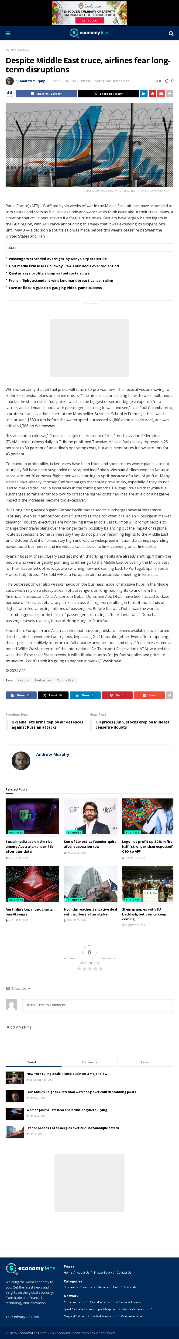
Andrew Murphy (32, 81)
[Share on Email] (161, 93)
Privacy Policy (103, 1273)
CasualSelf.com (100, 1302)
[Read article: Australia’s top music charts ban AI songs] (32, 885)
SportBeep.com (107, 1309)
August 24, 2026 (134, 925)
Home (10, 50)
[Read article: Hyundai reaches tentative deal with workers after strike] (90, 885)
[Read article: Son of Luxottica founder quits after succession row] (90, 817)
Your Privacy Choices (22, 1316)
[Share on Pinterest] (152, 93)
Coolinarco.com (74, 1302)
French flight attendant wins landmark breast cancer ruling (61, 280)
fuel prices (43, 680)
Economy (86, 1287)
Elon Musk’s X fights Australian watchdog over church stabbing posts (81, 1092)
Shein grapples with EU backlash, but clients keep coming (144, 914)
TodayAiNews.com (103, 1316)
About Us (83, 1273)
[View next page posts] (93, 300)
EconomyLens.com (32, 1333)
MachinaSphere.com (135, 1309)
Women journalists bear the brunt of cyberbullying (67, 1110)
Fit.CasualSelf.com (127, 1302)
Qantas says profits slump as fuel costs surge (49, 273)
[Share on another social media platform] (169, 93)
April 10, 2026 (62, 81)
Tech (116, 1287)
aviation (23, 680)
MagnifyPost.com (75, 1316)
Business (23, 50)
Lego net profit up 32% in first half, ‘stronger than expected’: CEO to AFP (148, 846)
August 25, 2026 (18, 857)
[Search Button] (171, 33)
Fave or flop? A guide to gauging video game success (55, 287)
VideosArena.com (133, 1316)
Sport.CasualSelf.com (78, 1309)
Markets (102, 1287)
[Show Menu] (8, 33)
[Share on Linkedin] (144, 93)
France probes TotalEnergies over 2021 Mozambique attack (73, 1128)
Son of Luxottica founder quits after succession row (90, 844)
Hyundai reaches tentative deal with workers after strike (90, 911)
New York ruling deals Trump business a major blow (67, 1074)
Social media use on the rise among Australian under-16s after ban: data (29, 846)
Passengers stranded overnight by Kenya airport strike (58, 258)
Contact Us (124, 1273)
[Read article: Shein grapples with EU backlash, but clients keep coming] (149, 885)
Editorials (130, 1287)
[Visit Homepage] (89, 33)
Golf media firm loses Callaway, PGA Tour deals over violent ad (64, 266)
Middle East (66, 680)
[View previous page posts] (85, 300)
